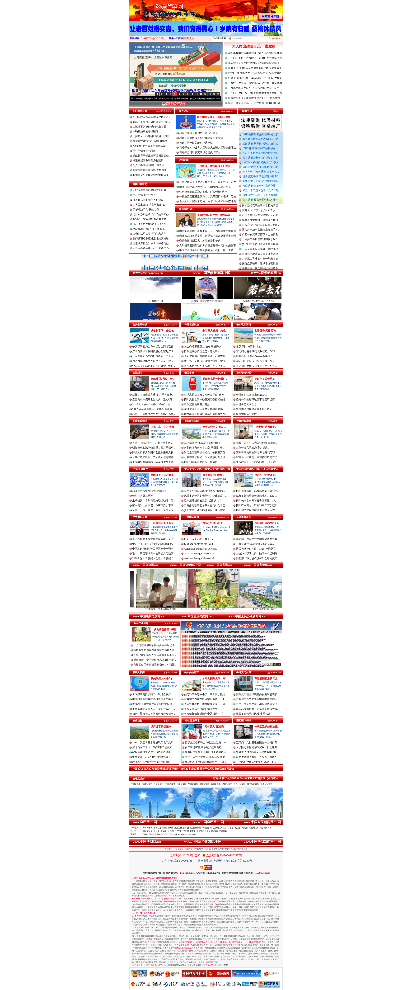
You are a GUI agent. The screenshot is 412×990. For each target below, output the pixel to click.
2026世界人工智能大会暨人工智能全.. (153, 558)
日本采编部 (181, 784)
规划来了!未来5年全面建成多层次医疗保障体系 (255, 68)
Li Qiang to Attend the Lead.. (199, 543)
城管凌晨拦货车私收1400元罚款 (261, 139)
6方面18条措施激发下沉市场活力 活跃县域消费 (254, 73)
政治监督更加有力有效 (197, 404)
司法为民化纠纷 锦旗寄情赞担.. (150, 170)
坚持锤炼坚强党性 (246, 414)
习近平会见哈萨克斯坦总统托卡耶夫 (199, 152)
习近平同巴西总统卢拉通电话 (196, 142)
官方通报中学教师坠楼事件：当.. (260, 245)
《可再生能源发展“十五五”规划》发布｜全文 (253, 88)
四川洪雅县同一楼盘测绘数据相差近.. (205, 399)
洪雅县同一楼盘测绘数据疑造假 (260, 235)
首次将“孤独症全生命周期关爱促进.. (152, 704)
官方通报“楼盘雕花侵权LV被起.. (261, 199)
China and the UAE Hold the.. (199, 539)
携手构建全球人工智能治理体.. (214, 117)
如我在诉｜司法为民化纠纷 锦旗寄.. (256, 442)
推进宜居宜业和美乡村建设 (148, 160)
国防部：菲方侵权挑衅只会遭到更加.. (257, 558)
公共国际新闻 (191, 517)
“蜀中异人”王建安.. (214, 726)
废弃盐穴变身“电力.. (214, 426)
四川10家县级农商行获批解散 (201, 462)
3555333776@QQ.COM (152, 38)
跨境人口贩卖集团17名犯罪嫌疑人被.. (153, 452)
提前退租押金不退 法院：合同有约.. (204, 365)
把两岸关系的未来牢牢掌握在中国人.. (257, 699)
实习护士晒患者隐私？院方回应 (261, 153)
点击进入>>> (189, 38)
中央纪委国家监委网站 (163, 828)
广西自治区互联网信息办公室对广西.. (153, 351)
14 (214, 94)
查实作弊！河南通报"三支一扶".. (261, 171)
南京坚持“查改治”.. (213, 475)
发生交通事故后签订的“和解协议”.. (204, 346)
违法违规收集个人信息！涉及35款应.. (153, 361)
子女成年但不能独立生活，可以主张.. (205, 356)
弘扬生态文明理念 (246, 404)
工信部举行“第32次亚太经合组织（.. (204, 442)
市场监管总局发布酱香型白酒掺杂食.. (154, 650)
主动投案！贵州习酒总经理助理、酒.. (153, 500)
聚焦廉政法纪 (186, 208)
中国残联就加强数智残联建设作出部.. (153, 699)
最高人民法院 (180, 828)
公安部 (231, 828)
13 (209, 94)
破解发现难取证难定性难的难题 (151, 238)
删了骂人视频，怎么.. (214, 330)
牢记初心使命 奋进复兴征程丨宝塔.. (256, 351)
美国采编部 (170, 784)
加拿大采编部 (266, 784)
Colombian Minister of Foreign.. (200, 548)
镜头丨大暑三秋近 (142, 495)
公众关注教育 (191, 672)
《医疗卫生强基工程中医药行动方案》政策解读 (255, 83)
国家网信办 (254, 828)
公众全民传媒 (140, 324)
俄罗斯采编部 (253, 784)
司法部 (245, 828)
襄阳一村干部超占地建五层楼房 (260, 259)
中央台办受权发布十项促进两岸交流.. (257, 704)
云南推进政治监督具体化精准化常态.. (205, 505)
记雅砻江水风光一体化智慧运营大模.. (205, 457)
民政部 (238, 828)
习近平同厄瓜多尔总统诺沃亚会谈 (198, 133)
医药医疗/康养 (244, 720)
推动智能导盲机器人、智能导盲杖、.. (153, 708)
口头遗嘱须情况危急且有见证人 (202, 351)
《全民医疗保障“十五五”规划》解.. (256, 761)
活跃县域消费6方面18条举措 (149, 228)
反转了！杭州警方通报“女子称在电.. (152, 394)
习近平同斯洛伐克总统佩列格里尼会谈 (201, 138)
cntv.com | (193, 834)
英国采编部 (193, 784)
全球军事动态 (243, 517)
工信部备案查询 (189, 831)
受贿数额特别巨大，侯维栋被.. (214, 215)
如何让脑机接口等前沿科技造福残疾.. (153, 713)
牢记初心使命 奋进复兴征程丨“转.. (255, 361)
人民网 (156, 831)
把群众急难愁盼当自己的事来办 (151, 214)
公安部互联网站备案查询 (207, 831)
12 (205, 94)
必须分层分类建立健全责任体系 (151, 175)
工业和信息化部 (219, 828)
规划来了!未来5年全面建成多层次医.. (257, 752)
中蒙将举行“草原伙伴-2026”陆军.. (255, 543)
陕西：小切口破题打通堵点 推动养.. (204, 491)
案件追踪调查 (140, 420)
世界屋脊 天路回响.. (265, 330)
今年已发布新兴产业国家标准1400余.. (154, 655)
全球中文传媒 (155, 9)
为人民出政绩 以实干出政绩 (254, 46)
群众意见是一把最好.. (214, 378)
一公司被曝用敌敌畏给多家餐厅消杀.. (154, 645)
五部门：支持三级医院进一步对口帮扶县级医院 (255, 58)
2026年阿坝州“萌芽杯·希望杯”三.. (151, 491)
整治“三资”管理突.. (265, 475)
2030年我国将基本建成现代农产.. (151, 117)
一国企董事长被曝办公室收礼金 (260, 216)
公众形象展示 (192, 720)
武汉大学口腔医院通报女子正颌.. (261, 190)
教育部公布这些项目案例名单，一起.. (205, 699)
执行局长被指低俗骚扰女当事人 (261, 162)
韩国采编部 (215, 784)
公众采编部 (178, 849)
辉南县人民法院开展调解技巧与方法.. (257, 457)
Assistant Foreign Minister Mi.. (200, 553)
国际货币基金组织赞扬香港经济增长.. (257, 694)
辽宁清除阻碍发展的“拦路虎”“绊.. (203, 500)
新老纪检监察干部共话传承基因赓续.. (206, 752)
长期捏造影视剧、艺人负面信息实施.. (153, 457)
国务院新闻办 (266, 828)
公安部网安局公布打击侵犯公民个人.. (153, 356)
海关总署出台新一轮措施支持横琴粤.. (257, 708)
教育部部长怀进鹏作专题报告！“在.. (204, 713)
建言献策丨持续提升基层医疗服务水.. (205, 414)
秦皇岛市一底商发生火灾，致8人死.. (152, 399)
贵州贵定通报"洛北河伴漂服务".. (261, 176)
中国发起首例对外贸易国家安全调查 (152, 548)
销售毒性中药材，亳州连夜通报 (261, 195)
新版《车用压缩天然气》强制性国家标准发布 (205, 186)
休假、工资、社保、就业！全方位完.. (153, 510)
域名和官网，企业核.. (163, 330)
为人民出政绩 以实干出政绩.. (149, 165)
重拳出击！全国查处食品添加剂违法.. (154, 659)
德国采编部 (204, 784)
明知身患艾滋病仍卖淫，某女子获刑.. (153, 447)
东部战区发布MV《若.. (267, 523)
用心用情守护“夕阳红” (145, 150)
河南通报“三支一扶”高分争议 (259, 185)
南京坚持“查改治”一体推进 (251, 609)
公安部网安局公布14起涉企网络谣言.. (153, 346)
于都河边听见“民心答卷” (147, 209)
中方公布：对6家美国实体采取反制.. (152, 543)
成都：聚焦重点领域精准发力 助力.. (256, 495)
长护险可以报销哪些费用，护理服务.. (257, 747)
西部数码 (223, 831)
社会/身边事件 (140, 468)
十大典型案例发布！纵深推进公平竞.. (153, 462)
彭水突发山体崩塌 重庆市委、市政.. (153, 505)
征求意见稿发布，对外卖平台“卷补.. (204, 394)
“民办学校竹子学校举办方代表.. (260, 240)
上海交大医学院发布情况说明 (201, 708)
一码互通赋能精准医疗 (145, 131)
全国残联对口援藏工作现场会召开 (151, 694)
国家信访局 (147, 831)
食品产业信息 (141, 623)
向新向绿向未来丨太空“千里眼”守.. (204, 447)
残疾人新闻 (139, 672)
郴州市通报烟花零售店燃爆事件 (260, 269)
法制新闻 (184, 160)
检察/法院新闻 (244, 420)
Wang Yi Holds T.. (212, 523)
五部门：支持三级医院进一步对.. (151, 121)
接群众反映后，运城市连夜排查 (260, 230)
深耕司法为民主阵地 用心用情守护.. (256, 452)
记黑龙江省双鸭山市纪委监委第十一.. (206, 742)
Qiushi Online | (149, 834)
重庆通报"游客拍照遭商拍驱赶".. (261, 134)
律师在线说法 (191, 324)
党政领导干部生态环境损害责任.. (151, 155)
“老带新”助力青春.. (265, 426)
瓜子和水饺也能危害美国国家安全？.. (153, 539)
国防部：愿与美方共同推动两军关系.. (257, 539)
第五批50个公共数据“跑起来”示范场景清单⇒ (253, 63)
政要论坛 (184, 111)
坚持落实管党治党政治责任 (251, 394)
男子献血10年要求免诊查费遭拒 (260, 254)
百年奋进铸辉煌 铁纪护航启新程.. (204, 747)
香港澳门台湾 (243, 672)
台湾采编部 (158, 784)
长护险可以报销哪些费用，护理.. (151, 136)
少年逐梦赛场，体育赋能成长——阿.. (205, 704)
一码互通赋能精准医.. (266, 726)
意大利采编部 (239, 784)
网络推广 (277, 111)
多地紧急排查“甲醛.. (165, 629)
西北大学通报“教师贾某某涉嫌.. (260, 264)
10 (196, 94)
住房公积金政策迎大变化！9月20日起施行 (203, 191)
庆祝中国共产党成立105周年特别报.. (205, 757)
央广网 (178, 831)
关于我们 (168, 849)
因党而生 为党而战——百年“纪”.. (255, 356)
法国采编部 (227, 784)
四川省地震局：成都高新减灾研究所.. (257, 491)
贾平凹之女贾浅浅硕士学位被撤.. (260, 211)
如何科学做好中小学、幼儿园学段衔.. (205, 694)
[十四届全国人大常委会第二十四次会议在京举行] (206, 32)
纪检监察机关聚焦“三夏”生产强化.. (152, 752)
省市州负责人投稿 (163, 111)
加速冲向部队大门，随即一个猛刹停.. (257, 553)
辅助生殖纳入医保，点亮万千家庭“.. (256, 757)
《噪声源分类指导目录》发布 (213, 166)
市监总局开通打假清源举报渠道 (260, 250)
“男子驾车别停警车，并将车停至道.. (152, 409)
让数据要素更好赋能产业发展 (149, 126)
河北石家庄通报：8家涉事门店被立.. (152, 747)
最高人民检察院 (194, 828)
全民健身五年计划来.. (163, 475)
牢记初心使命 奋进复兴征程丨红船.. (256, 365)
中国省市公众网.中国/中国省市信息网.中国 (207, 468)
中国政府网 (207, 828)
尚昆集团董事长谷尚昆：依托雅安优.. (205, 452)
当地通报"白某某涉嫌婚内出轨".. (261, 167)
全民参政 (189, 372)
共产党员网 (147, 828)
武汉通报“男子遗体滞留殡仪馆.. (260, 143)
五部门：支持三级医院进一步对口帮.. (257, 742)
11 (201, 94)
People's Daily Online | (167, 834)
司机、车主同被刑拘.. (163, 426)
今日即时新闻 (140, 111)
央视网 (171, 831)
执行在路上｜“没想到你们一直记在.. (256, 462)
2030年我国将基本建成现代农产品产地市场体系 (255, 53)
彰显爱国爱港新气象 (266, 678)
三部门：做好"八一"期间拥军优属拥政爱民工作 (255, 93)
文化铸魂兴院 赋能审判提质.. (252, 447)
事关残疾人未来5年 (162, 678)
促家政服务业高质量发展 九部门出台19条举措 (254, 98)
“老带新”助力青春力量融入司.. (150, 146)
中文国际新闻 (140, 517)
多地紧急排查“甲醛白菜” (148, 609)
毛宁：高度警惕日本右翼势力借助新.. (153, 553)
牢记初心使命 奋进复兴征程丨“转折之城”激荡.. (164, 98)
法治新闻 (137, 372)
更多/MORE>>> (227, 111)
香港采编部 (147, 784)
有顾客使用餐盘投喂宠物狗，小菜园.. (154, 664)
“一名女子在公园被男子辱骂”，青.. (152, 404)
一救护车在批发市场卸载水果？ (260, 206)
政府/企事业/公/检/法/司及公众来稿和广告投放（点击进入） (247, 778)
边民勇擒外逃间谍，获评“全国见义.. (256, 548)
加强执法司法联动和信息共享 (149, 233)
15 (218, 94)
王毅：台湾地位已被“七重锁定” (254, 713)
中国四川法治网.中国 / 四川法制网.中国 (257, 468)
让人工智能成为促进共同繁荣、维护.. (153, 365)
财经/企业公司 (192, 420)
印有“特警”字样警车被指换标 (259, 148)
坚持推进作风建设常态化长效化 (254, 409)
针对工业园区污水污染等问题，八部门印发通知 (255, 78)
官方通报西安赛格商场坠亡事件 (261, 157)
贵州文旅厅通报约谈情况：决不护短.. (205, 510)
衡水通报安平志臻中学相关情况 (261, 181)
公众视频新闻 (243, 324)
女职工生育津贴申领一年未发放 (260, 225)
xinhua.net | (183, 834)
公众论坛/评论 (244, 372)
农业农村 (137, 720)
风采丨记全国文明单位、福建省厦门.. (205, 495)
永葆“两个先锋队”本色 (249, 346)
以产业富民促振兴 (161, 726)
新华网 (164, 831)
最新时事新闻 (140, 184)
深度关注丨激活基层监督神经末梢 (203, 409)
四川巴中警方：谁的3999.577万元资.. (257, 505)
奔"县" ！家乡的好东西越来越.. (150, 219)
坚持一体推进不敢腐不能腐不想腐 (255, 399)
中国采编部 (135, 784)
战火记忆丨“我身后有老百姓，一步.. (205, 761)
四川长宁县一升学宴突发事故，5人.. (256, 500)
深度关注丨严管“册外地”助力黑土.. (152, 757)
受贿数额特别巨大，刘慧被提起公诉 (199, 240)
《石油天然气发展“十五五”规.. (150, 224)
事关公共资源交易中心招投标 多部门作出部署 (254, 103)
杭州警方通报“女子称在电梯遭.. (151, 141)
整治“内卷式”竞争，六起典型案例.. (152, 442)
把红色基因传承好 (264, 378)
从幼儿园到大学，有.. (214, 678)
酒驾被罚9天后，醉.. (162, 378)
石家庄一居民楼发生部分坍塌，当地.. (153, 414)
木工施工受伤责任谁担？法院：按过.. (205, 361)
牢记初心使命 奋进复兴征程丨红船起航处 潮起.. (210, 98)
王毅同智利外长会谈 (162, 523)
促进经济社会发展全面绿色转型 (151, 243)
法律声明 (188, 849)
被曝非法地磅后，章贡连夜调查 (260, 221)
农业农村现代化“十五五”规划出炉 (151, 761)
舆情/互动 (247, 111)
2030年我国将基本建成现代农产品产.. (153, 742)
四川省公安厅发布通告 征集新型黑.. (256, 510)
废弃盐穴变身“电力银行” (199, 609)
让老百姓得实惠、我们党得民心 (151, 248)
